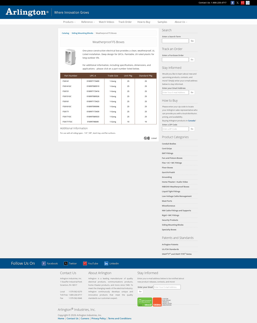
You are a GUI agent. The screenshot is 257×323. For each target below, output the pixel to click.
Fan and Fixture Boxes (172, 158)
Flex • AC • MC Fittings (172, 162)
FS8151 (66, 91)
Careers (85, 318)
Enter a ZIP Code (169, 124)
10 (128, 121)
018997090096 (93, 106)
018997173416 (93, 91)
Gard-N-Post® (168, 172)
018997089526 (93, 96)
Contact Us (72, 318)
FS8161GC (67, 106)
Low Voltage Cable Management (177, 196)
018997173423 (93, 101)
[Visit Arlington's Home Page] (128, 12)
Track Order (125, 22)
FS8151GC (67, 96)
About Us (180, 22)
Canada (191, 120)
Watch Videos (106, 22)
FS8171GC (67, 116)
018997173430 (93, 111)
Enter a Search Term (171, 36)
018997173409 (93, 81)
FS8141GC (67, 86)
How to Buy (143, 22)
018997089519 (93, 86)
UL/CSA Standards (170, 249)
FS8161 (66, 101)
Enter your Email (145, 287)
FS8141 (66, 81)
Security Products (170, 220)
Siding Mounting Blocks (172, 224)
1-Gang (113, 81)
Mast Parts (167, 201)
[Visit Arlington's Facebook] (233, 2)
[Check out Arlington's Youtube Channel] (243, 2)
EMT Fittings (167, 153)
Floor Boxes (167, 167)
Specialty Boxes (169, 229)
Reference (87, 22)
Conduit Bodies (169, 143)
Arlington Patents (170, 244)
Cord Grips (167, 148)
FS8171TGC (67, 121)
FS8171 (66, 111)
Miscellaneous (168, 205)
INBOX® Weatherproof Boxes (175, 186)
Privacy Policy (98, 318)
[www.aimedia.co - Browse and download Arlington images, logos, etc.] (248, 2)
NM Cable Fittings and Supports (176, 210)
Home (61, 318)
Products (68, 22)
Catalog (65, 33)
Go (192, 92)
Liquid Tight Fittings (171, 191)
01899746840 (93, 121)
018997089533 (93, 116)
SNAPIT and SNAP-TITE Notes (177, 254)
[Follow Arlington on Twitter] (238, 2)
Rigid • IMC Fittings (170, 215)
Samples (162, 22)
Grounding (167, 177)
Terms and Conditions (119, 318)
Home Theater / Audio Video (175, 182)
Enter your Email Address (173, 88)
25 (128, 81)
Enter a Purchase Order (173, 55)
